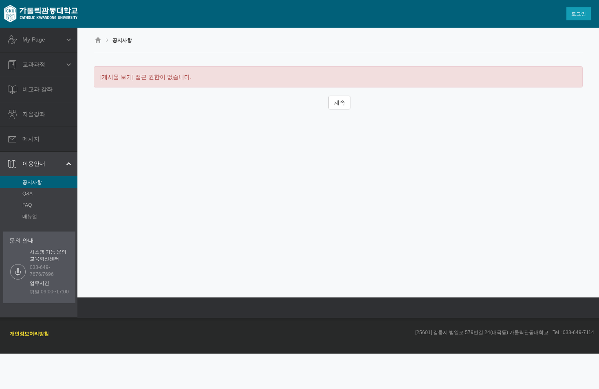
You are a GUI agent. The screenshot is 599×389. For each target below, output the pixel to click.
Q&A (27, 194)
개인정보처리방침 (29, 334)
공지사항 (32, 182)
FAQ (27, 205)
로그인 (578, 14)
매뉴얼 (29, 216)
